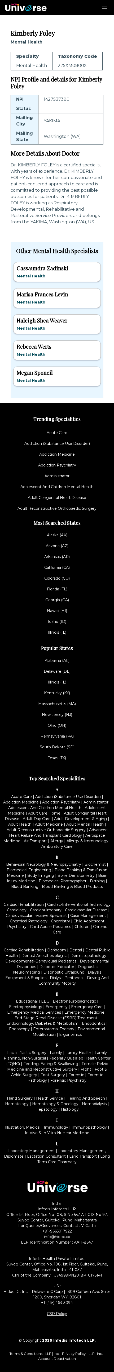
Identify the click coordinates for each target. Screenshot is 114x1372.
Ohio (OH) (57, 725)
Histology (70, 1109)
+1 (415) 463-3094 (57, 1302)
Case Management (88, 915)
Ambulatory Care (57, 846)
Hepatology (47, 1109)
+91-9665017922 (57, 1231)
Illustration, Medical (22, 1127)
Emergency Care (87, 1006)
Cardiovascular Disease (86, 910)
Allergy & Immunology (87, 841)
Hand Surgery (20, 1098)
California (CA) (57, 567)
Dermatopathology (88, 955)
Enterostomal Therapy (53, 1029)
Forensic (76, 1074)
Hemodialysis (94, 1103)
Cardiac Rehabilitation (24, 904)
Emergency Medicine (84, 1012)
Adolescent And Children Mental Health (57, 487)
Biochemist (95, 864)
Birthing (97, 881)
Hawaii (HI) (57, 611)
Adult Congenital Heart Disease (57, 497)
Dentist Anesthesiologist (44, 955)
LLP (48, 1353)
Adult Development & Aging (80, 818)
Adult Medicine (49, 824)
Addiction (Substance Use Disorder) (57, 443)
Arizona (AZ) (57, 546)
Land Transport (83, 1156)
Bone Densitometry (76, 875)
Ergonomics (70, 1034)
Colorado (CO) (57, 578)
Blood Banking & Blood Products (72, 886)
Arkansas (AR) (57, 557)
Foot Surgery (53, 1074)
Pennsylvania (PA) (57, 736)
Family (56, 1052)
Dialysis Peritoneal (67, 977)
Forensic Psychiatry (68, 1080)
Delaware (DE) (57, 671)
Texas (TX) (57, 758)
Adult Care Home (44, 813)
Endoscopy (19, 1029)
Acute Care (57, 433)
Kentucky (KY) (57, 693)
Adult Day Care (37, 818)
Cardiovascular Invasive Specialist (36, 915)
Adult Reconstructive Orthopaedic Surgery (57, 508)
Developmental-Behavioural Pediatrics (40, 961)
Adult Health (20, 824)
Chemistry (60, 921)
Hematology (17, 1103)
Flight (86, 1069)
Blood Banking (24, 886)
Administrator (57, 476)
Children (82, 926)
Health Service (49, 1098)
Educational (27, 1001)
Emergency (57, 1006)
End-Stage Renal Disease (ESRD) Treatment (56, 1017)
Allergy (56, 841)
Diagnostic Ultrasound (63, 972)
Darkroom (56, 950)
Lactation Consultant (46, 1156)
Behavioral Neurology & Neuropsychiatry (43, 864)
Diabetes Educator (57, 966)
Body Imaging (40, 875)
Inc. (57, 1353)
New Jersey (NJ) (57, 714)
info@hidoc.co (57, 1236)
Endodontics (93, 1023)
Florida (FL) (57, 589)
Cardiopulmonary (46, 910)
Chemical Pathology (28, 921)
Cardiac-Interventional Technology (79, 904)
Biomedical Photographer (62, 881)
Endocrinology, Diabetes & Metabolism (42, 1023)
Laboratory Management (31, 1150)
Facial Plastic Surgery (26, 1052)
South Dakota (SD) (57, 747)
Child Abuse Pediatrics (50, 926)
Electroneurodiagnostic (74, 1001)
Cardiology (17, 910)
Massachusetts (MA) (57, 704)
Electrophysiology (25, 1006)
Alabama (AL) (57, 660)
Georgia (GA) (57, 600)
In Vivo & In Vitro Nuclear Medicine (57, 1132)
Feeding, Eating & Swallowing (50, 1063)
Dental (75, 950)
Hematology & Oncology (55, 1103)
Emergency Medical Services (34, 1012)
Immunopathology (89, 1127)
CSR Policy (57, 1313)
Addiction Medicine (57, 454)
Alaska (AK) (57, 535)
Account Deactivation (57, 1358)
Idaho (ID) (57, 621)
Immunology (56, 1127)
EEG (45, 1001)
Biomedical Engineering (29, 870)
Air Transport (35, 841)
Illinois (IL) (57, 632)
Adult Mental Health (85, 824)
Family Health (78, 1052)
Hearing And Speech (86, 1098)
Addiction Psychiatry (57, 465)
